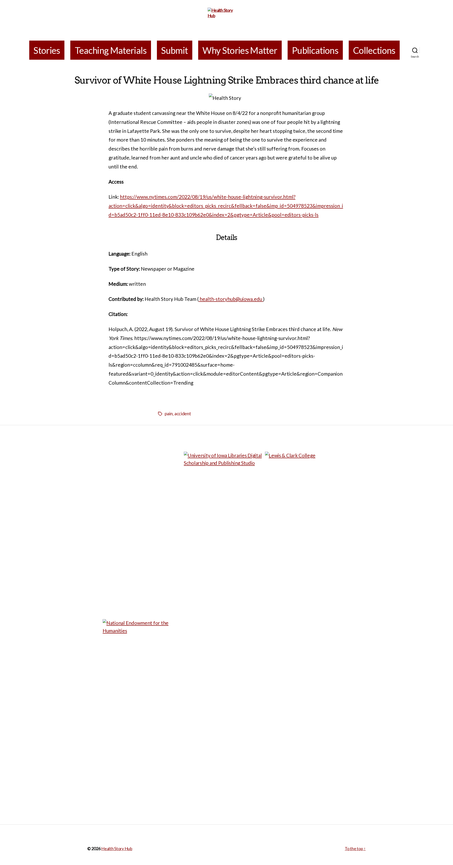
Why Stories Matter (239, 50)
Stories (47, 50)
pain (169, 413)
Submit (174, 50)
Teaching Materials (111, 50)
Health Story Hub (116, 848)
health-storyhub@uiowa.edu (231, 299)
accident (182, 413)
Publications (315, 50)
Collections (374, 50)
